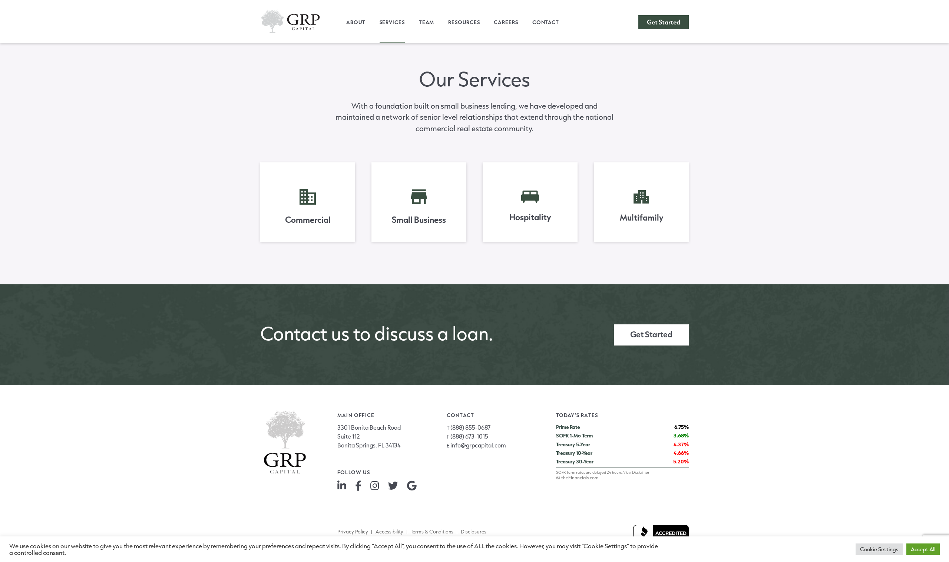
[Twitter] (393, 485)
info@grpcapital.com (478, 445)
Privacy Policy (352, 531)
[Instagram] (374, 485)
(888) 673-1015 (469, 436)
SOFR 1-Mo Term (574, 435)
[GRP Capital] (290, 21)
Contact (545, 22)
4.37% (681, 444)
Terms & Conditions (432, 531)
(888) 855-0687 (470, 427)
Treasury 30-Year (574, 461)
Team (426, 22)
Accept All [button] (923, 549)
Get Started (663, 22)
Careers (506, 22)
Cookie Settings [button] (879, 549)
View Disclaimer (636, 472)
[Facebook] (358, 485)
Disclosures (473, 531)
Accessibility (389, 531)
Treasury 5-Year (573, 444)
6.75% (681, 427)
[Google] (412, 485)
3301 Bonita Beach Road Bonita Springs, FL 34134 (369, 436)
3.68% (681, 435)
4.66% (681, 453)
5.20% (681, 461)
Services (392, 22)
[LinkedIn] (341, 485)
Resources (464, 22)
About (356, 22)
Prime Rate (568, 427)
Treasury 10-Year (574, 453)
